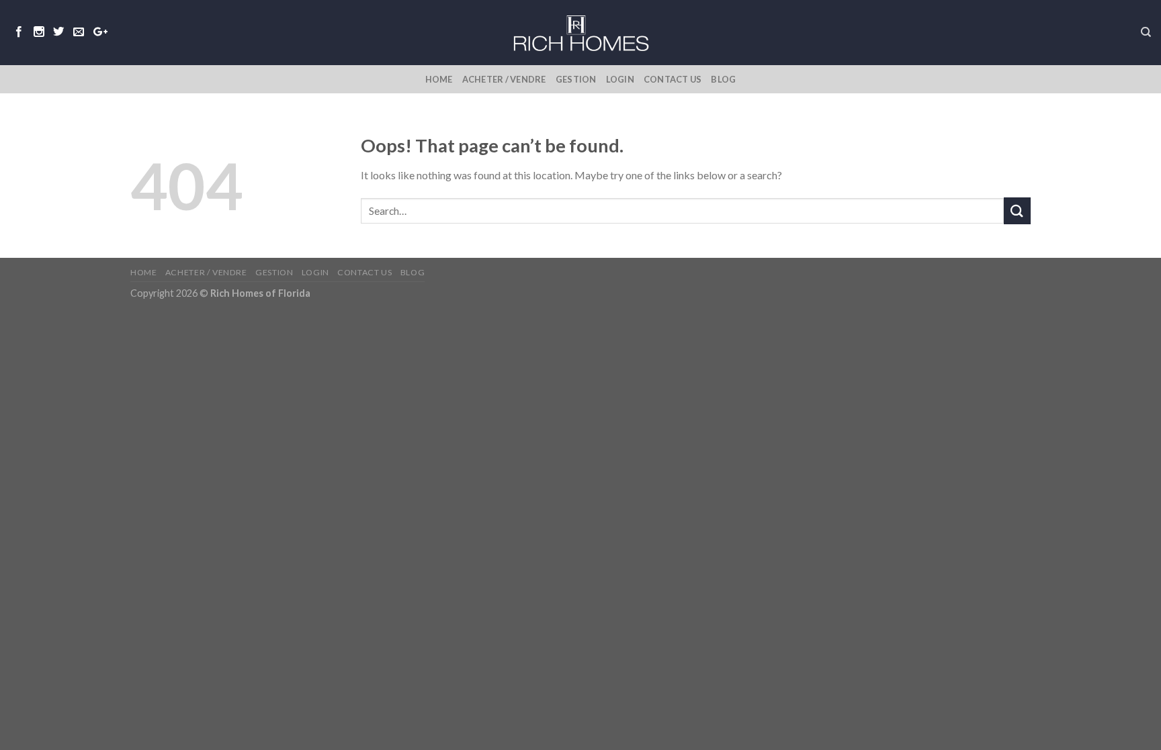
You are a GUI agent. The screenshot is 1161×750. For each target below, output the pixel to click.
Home (439, 79)
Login (620, 79)
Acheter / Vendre (504, 79)
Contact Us (673, 79)
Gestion (576, 79)
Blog (723, 79)
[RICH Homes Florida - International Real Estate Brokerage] (580, 32)
